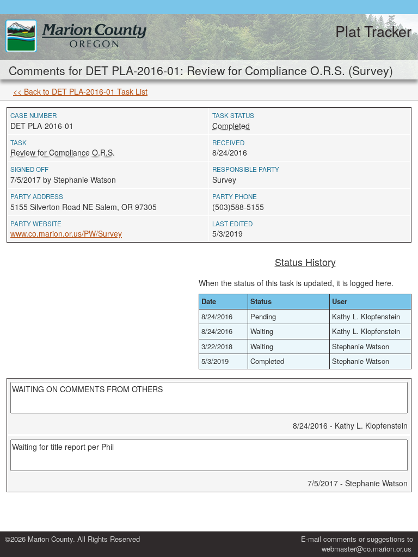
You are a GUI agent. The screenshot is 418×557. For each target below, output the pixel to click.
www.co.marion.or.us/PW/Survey (66, 233)
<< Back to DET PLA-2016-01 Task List (80, 91)
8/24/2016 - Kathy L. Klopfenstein (350, 425)
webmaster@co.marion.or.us (366, 548)
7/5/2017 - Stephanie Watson (358, 483)
